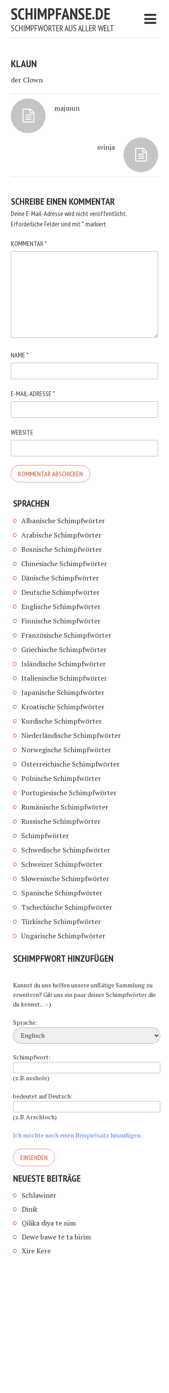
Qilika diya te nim (49, 1223)
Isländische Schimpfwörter (63, 664)
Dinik (30, 1209)
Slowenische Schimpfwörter (65, 878)
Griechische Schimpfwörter (64, 649)
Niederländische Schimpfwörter (71, 735)
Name (20, 355)
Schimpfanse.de (60, 13)
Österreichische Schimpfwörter (70, 764)
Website (22, 432)
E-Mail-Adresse (33, 393)
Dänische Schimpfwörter (60, 578)
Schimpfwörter (45, 835)
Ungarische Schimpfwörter (63, 936)
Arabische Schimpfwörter (61, 535)
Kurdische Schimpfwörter (61, 721)
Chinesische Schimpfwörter (64, 563)
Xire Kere (36, 1250)
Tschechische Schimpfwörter (66, 907)
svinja (106, 147)
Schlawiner (39, 1195)
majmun (67, 108)
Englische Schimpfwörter (61, 606)
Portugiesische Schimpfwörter (69, 792)
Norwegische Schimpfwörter (66, 749)
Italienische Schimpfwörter (64, 678)
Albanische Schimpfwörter (63, 520)
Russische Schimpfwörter (61, 821)
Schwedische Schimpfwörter (65, 850)
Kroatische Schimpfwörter (62, 706)
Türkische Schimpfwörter (61, 921)
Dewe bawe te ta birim (56, 1237)
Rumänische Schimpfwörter (64, 807)
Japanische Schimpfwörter (62, 692)
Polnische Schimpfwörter (61, 778)
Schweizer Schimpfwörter (61, 864)
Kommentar (29, 243)
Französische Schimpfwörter (66, 635)
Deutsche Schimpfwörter (60, 592)
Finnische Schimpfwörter (61, 621)
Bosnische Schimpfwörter (61, 549)
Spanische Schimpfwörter (61, 893)
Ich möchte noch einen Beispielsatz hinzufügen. (77, 1135)
